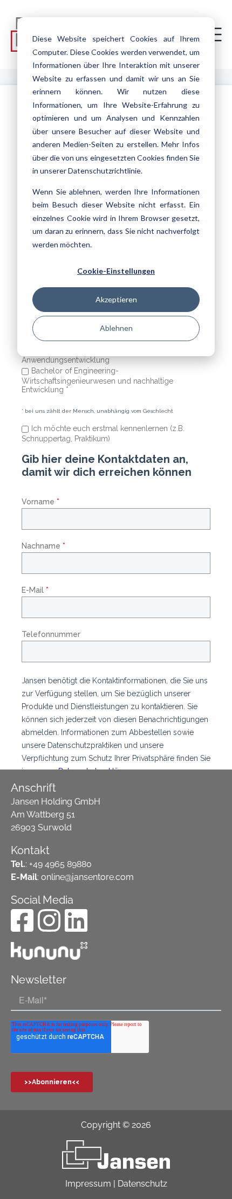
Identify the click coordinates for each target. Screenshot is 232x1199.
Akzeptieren (116, 299)
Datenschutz (142, 1184)
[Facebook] (22, 920)
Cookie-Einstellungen (116, 270)
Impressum (88, 1184)
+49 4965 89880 (60, 864)
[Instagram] (49, 920)
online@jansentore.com (87, 877)
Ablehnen (116, 327)
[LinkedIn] (76, 920)
